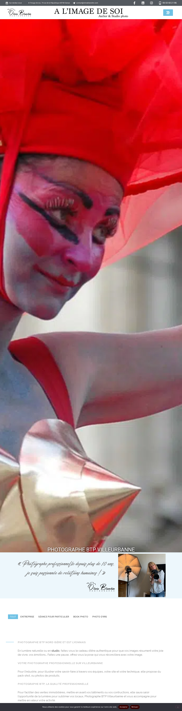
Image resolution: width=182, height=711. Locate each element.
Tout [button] (13, 616)
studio (55, 650)
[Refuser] (177, 707)
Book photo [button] (80, 616)
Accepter (124, 707)
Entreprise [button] (27, 616)
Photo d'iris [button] (99, 616)
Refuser (135, 707)
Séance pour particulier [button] (53, 616)
